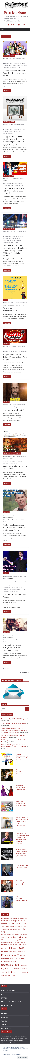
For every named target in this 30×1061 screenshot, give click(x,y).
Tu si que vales (6, 242)
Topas (11, 591)
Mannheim (13, 587)
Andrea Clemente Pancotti (19, 58)
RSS (2, 994)
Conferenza (18, 923)
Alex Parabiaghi (7, 236)
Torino (7, 972)
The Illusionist (6, 591)
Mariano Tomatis (20, 942)
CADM (5, 921)
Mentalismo (23, 639)
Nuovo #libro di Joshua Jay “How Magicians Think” (21, 883)
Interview (12, 583)
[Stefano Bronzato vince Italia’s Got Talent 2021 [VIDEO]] (15, 168)
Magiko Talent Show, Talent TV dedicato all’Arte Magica (15, 357)
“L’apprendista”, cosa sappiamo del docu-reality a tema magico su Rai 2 (15, 139)
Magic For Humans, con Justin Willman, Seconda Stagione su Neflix (14, 527)
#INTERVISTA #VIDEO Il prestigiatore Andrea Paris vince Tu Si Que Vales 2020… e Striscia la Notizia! (15, 250)
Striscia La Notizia (7, 240)
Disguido (9, 929)
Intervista (21, 236)
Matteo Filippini (15, 639)
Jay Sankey (15, 461)
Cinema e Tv (6, 55)
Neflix (19, 461)
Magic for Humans (16, 519)
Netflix (22, 519)
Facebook (4, 1013)
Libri (10, 937)
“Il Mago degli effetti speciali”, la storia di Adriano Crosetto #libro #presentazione (22, 821)
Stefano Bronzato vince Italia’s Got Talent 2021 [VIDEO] (13, 191)
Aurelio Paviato (17, 918)
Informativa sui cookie (16, 1054)
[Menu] (2, 29)
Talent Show (17, 351)
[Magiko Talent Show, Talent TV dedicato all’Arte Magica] (15, 336)
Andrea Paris (15, 236)
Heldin (12, 351)
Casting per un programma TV (10, 309)
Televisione (6, 67)
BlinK (24, 918)
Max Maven (19, 587)
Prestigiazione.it (16, 12)
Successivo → (24, 672)
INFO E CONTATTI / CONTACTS (11, 1002)
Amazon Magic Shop (8, 453)
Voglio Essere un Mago (15, 67)
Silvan (25, 65)
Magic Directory (6, 1028)
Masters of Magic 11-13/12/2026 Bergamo (14, 719)
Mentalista (6, 952)
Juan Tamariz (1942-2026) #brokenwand (13, 723)
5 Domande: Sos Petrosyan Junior (15, 595)
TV (20, 131)
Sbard (22, 65)
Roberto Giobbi (16, 958)
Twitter (3, 1025)
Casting (17, 305)
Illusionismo (8, 934)
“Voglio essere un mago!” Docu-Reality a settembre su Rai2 (14, 73)
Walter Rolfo (9, 975)
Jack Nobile (5, 65)
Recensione (10, 955)
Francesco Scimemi (10, 932)
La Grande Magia (7, 585)
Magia (18, 940)
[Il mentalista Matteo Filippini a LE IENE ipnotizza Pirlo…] (15, 624)
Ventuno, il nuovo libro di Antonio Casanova (21, 772)
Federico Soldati (17, 63)
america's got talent (15, 581)
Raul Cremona (12, 65)
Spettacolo (10, 964)
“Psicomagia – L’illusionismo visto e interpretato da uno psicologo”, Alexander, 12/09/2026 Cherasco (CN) (14, 730)
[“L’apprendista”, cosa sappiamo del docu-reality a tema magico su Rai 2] (15, 108)
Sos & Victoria (6, 589)
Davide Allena (5, 926)
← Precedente (5, 669)
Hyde (23, 63)
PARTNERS (4, 998)
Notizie (12, 55)
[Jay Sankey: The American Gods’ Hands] (15, 442)
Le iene (9, 639)
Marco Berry (10, 942)
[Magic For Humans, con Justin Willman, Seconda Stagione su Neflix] (15, 500)
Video (12, 175)
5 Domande (7, 581)
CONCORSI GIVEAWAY (8, 991)
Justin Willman (7, 519)
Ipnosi (5, 639)
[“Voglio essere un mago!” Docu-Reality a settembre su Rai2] (15, 48)
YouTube (4, 1021)
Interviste (6, 573)
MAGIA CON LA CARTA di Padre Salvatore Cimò (20, 787)
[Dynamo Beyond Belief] (15, 392)
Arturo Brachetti (6, 918)
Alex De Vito (7, 351)
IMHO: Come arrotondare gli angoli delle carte (21, 803)
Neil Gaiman (5, 463)
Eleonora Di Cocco (8, 63)
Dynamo (18, 407)
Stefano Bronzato (17, 183)
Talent (13, 240)
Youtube (16, 242)
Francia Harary (6, 583)
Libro (16, 937)
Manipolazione (6, 587)
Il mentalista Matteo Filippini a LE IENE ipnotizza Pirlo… (12, 647)
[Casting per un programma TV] (15, 287)
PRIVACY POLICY (6, 1005)
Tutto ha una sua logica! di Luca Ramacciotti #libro (21, 898)
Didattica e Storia (16, 926)
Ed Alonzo (22, 581)
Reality (18, 65)
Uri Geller (16, 591)
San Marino (8, 961)
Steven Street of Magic (8, 185)
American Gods (7, 461)
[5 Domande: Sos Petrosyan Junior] (15, 561)
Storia (10, 969)
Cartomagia (15, 921)
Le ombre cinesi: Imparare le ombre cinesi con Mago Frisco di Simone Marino (21, 853)
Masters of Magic (9, 945)
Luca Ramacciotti (16, 238)
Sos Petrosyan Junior (15, 589)
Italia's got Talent (8, 183)
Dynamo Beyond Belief (13, 410)
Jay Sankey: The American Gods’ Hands (15, 467)
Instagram (4, 1017)
